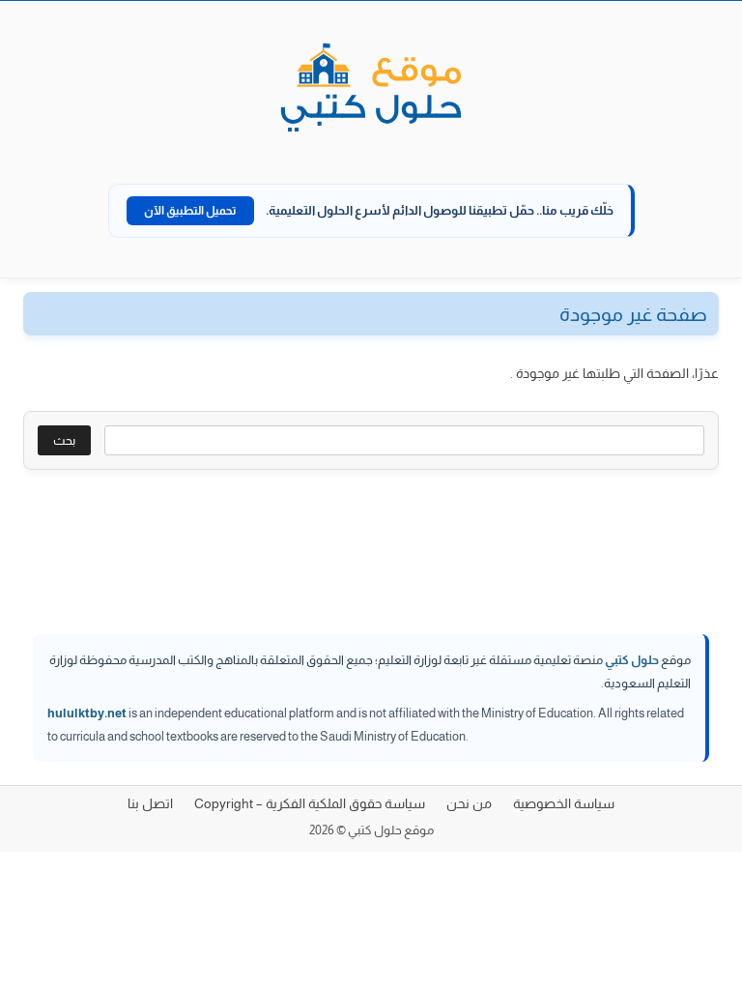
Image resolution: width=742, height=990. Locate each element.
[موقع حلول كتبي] (371, 89)
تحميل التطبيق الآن (190, 211)
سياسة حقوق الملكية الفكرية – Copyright (309, 803)
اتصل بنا (150, 803)
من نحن (469, 803)
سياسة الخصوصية (563, 803)
